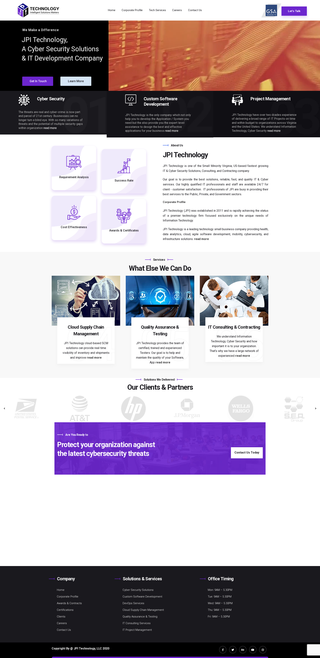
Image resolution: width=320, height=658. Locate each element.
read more (50, 128)
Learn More (76, 81)
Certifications (65, 610)
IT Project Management (137, 630)
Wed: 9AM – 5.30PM (220, 603)
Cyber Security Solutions (138, 590)
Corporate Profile (132, 10)
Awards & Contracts (69, 603)
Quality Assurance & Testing (140, 616)
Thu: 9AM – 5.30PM (219, 610)
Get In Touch (38, 81)
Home (111, 10)
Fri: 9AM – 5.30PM (219, 616)
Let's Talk (294, 11)
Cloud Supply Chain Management (143, 610)
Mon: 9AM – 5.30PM (220, 590)
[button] (315, 408)
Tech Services (157, 10)
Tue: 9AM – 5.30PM (219, 596)
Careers (177, 10)
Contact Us (195, 10)
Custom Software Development (142, 596)
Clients (61, 616)
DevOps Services (133, 603)
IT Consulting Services (137, 623)
